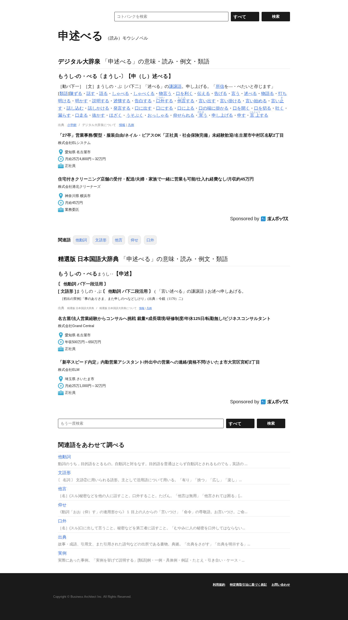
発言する (121, 108)
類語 (63, 93)
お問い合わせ (281, 584)
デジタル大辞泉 (79, 61)
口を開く (241, 108)
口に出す (143, 108)
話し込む (75, 108)
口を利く (184, 93)
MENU (62, 4)
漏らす (64, 115)
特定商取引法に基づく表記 (248, 584)
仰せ (134, 240)
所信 (220, 86)
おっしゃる (158, 115)
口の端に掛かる (213, 108)
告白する (143, 101)
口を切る (262, 108)
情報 (122, 125)
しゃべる (120, 93)
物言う (165, 93)
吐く (279, 108)
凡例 (131, 125)
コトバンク (81, 16)
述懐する (121, 101)
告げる (220, 93)
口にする (164, 108)
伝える (203, 93)
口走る (81, 115)
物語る (267, 93)
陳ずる (75, 93)
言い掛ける (230, 101)
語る (103, 93)
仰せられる (183, 115)
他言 (118, 240)
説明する (100, 101)
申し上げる (222, 115)
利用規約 (219, 584)
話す (90, 93)
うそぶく (134, 115)
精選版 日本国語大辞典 (88, 259)
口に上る (185, 108)
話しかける (98, 108)
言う (235, 93)
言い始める (256, 101)
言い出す (207, 101)
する (164, 101)
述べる (250, 93)
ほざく (115, 115)
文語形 (101, 240)
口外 (150, 240)
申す (241, 115)
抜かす (98, 115)
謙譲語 (175, 86)
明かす (81, 101)
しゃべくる (144, 93)
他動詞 (81, 240)
